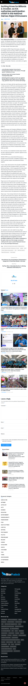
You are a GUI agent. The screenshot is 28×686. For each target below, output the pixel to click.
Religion (3, 540)
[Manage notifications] (25, 683)
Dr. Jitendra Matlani (14, 628)
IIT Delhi (9, 635)
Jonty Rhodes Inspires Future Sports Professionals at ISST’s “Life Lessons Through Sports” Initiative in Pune (13, 71)
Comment (3, 405)
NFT (15, 642)
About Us (2, 677)
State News (4, 549)
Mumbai (3, 642)
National (3, 530)
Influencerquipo (22, 635)
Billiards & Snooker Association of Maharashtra (14, 246)
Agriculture (4, 500)
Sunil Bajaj (12, 252)
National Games (21, 250)
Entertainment (5, 515)
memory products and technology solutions (11, 639)
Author (20, 619)
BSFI (25, 248)
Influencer (15, 635)
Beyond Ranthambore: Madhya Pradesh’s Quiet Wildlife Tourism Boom (16, 472)
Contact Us (15, 677)
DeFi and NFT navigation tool (11, 624)
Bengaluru (4, 621)
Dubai (16, 630)
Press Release (4, 537)
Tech (2, 552)
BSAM (21, 248)
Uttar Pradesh (4, 559)
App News (3, 502)
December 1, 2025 (10, 331)
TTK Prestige (4, 653)
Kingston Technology (6, 637)
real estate (17, 644)
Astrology (3, 505)
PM (9, 644)
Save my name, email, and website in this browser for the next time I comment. (14, 440)
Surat (14, 648)
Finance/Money (4, 520)
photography (4, 644)
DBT (2, 624)
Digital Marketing (5, 628)
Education (4, 304)
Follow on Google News (5, 679)
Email (2, 428)
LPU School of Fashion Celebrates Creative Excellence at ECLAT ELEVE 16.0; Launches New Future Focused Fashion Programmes (16, 486)
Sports (3, 325)
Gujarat (22, 633)
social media (13, 646)
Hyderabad (4, 635)
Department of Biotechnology (8, 626)
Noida (19, 642)
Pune (12, 644)
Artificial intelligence (12, 619)
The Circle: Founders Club (7, 651)
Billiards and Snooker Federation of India (10, 248)
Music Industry (10, 642)
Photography (4, 532)
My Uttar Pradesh (7, 683)
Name (2, 422)
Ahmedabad (4, 619)
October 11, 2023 (10, 392)
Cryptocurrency (19, 621)
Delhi (19, 624)
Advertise (8, 677)
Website (2, 434)
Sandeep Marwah (5, 646)
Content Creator (11, 621)
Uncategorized (5, 557)
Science (3, 542)
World (2, 562)
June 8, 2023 (14, 19)
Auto (2, 507)
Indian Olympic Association (7, 250)
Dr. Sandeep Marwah (6, 630)
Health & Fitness (5, 525)
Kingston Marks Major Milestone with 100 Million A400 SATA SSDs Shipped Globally (16, 479)
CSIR (24, 621)
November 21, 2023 (10, 352)
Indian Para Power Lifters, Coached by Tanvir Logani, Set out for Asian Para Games (12, 370)
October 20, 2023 (10, 372)
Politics (3, 535)
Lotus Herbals (15, 637)
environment (11, 633)
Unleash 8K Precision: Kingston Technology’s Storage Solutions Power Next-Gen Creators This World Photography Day (16, 464)
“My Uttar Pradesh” (5, 578)
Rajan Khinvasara (5, 252)
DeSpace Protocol (19, 626)
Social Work (4, 544)
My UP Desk (7, 19)
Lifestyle (3, 527)
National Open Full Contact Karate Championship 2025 (11, 75)
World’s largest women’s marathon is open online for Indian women (13, 389)
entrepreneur (4, 633)
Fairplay (17, 633)
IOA (15, 250)
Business (3, 510)
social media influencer (7, 648)
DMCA (20, 677)
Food (2, 522)
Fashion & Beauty (5, 517)
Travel (2, 554)
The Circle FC (16, 651)
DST (12, 630)
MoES (22, 639)
